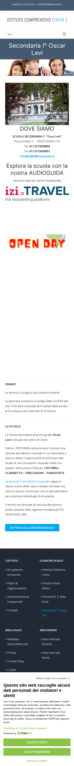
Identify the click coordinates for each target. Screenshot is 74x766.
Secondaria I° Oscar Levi (54, 612)
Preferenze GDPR (37, 760)
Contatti (12, 610)
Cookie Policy (15, 661)
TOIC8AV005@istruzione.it (49, 4)
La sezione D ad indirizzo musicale (27, 481)
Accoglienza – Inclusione (16, 572)
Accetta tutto (37, 742)
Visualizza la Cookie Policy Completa (25, 728)
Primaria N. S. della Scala (54, 599)
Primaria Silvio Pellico (51, 585)
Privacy (11, 653)
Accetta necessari (37, 752)
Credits (11, 670)
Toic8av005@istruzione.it (37, 156)
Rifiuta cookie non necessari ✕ (53, 678)
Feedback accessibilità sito (17, 641)
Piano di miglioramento (16, 585)
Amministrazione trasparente (18, 599)
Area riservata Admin (51, 655)
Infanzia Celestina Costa (53, 572)
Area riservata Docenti (51, 641)
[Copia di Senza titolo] (37, 236)
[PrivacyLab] (24, 733)
